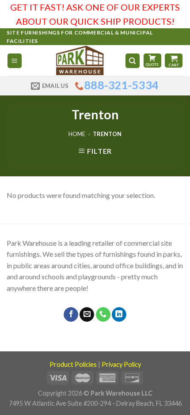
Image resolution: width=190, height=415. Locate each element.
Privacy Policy (121, 364)
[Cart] (173, 60)
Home (76, 133)
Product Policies (73, 364)
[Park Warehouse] (80, 60)
